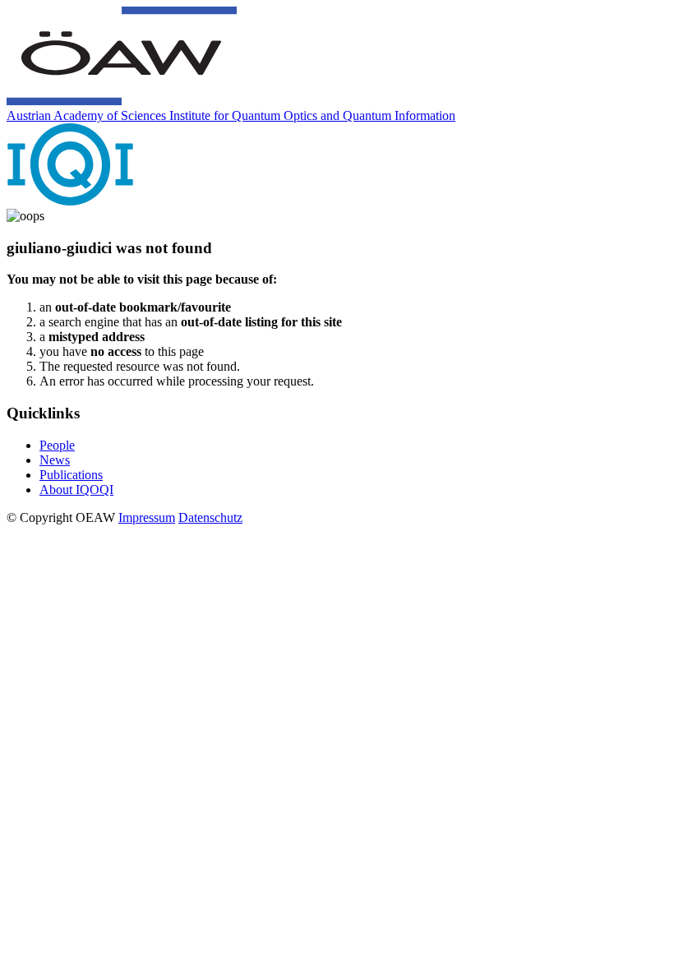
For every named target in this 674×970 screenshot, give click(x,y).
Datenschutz (210, 517)
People (57, 445)
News (54, 460)
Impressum (146, 517)
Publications (71, 475)
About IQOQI (76, 490)
